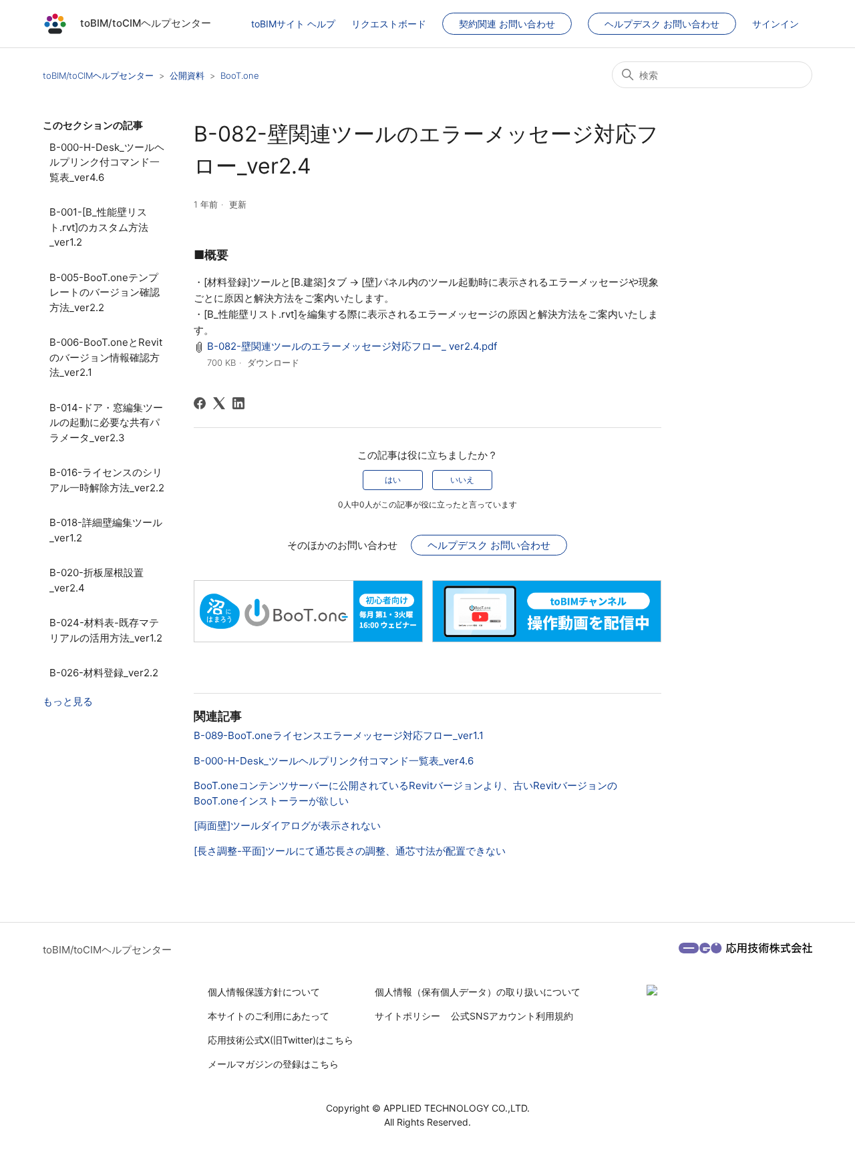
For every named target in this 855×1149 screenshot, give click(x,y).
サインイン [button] (775, 23)
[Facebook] (200, 403)
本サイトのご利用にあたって (268, 1015)
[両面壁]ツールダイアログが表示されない (287, 825)
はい (393, 480)
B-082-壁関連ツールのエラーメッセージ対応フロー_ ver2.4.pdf (352, 346)
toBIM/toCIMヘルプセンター (98, 75)
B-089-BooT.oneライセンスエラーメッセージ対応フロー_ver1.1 (339, 735)
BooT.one (239, 75)
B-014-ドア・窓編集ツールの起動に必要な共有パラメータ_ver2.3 (106, 422)
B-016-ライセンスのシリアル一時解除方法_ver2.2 (106, 480)
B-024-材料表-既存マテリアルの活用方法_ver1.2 (105, 630)
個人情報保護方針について (264, 991)
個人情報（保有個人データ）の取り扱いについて (477, 991)
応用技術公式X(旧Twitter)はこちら (280, 1040)
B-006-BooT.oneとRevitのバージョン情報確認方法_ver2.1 (105, 357)
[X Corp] (219, 403)
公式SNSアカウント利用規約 (511, 1015)
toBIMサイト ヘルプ (293, 23)
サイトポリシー (407, 1015)
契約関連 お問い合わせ (507, 23)
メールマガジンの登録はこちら (273, 1064)
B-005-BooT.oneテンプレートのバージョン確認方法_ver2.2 (104, 292)
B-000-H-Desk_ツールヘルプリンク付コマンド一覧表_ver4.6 (106, 162)
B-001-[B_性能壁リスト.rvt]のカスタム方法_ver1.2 (98, 227)
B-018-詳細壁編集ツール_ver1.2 (105, 530)
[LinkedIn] (238, 403)
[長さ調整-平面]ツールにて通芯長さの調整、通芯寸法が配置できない (350, 851)
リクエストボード (388, 23)
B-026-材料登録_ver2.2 (103, 672)
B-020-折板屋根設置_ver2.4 (96, 580)
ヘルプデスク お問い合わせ (662, 23)
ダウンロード (273, 362)
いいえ (462, 480)
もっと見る (68, 701)
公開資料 (187, 75)
